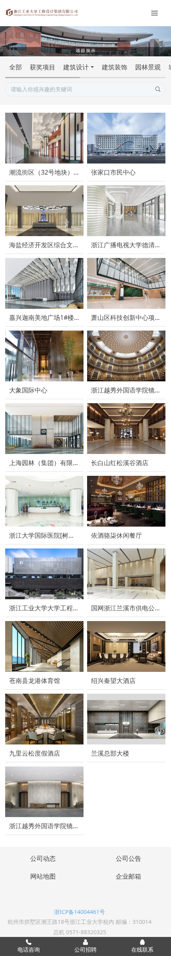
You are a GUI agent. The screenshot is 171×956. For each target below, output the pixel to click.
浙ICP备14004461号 (79, 912)
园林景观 (148, 67)
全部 (15, 67)
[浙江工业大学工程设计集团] (42, 12)
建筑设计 (76, 67)
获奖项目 (42, 67)
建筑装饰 (114, 67)
